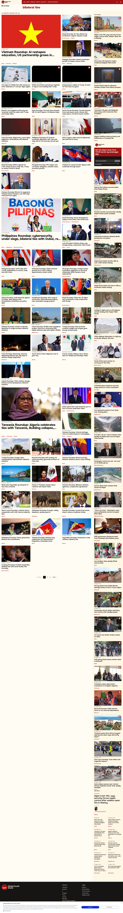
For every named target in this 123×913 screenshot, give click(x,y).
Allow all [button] (90, 907)
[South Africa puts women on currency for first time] (107, 354)
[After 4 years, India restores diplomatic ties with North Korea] (76, 131)
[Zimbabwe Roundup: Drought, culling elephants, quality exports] (46, 504)
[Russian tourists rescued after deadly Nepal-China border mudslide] (107, 205)
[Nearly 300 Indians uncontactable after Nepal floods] (107, 180)
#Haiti (95, 663)
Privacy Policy (85, 893)
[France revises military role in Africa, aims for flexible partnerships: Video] (76, 347)
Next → (54, 577)
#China (33, 89)
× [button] (121, 902)
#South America (66, 221)
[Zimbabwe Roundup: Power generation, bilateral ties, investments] (16, 531)
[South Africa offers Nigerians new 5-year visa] (46, 347)
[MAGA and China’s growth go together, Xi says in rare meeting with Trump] (46, 78)
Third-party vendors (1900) (48, 906)
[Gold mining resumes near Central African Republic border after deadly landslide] (107, 778)
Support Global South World (68, 900)
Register (117, 161)
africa (28, 2)
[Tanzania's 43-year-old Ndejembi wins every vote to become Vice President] (107, 104)
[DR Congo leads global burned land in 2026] (115, 868)
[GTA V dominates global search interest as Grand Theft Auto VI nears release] (100, 868)
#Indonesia (96, 240)
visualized (43, 2)
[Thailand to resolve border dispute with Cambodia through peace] (76, 158)
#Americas (4, 143)
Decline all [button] (109, 907)
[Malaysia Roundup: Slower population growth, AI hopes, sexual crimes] (76, 52)
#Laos (68, 247)
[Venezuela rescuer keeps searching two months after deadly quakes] (107, 603)
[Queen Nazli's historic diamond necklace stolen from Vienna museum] (107, 78)
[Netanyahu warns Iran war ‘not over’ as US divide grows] (107, 454)
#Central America (66, 276)
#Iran (95, 565)
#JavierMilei (97, 540)
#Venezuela (97, 614)
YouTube (64, 896)
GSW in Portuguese (53, 2)
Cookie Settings (34, 909)
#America (34, 489)
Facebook (64, 889)
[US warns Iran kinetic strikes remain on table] (107, 628)
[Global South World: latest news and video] (11, 2)
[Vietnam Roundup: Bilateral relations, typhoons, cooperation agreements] (76, 478)
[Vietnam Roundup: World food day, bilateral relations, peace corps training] (76, 451)
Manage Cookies (86, 895)
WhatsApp (64, 898)
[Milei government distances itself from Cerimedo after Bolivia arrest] (107, 529)
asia (24, 2)
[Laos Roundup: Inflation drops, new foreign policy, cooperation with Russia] (76, 236)
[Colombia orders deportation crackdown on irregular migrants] (107, 677)
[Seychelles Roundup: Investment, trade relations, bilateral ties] (76, 531)
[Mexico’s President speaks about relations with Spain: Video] (46, 478)
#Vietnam (8, 63)
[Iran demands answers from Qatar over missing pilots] (107, 403)
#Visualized (97, 873)
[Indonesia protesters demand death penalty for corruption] (107, 229)
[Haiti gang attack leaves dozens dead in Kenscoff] (107, 652)
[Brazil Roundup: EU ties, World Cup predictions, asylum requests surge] (76, 27)
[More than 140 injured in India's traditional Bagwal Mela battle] (107, 54)
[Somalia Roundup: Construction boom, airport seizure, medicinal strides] (76, 504)
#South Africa (97, 365)
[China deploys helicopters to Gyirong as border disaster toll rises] (107, 329)
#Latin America (65, 38)
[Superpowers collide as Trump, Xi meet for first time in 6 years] (76, 78)
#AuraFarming (97, 763)
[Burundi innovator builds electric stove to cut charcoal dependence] (107, 701)
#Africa (3, 89)
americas (32, 2)
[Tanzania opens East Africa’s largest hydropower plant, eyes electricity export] (107, 727)
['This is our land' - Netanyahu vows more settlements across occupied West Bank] (107, 504)
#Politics (15, 63)
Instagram (64, 893)
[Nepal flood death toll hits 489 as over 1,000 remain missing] (107, 254)
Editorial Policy (85, 889)
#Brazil (73, 38)
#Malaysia (69, 63)
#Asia (3, 63)
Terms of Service (86, 891)
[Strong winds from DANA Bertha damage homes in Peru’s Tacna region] (107, 578)
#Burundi (96, 712)
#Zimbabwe (34, 516)
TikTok (63, 895)
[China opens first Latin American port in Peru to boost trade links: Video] (76, 399)
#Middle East (35, 332)
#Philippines (9, 247)
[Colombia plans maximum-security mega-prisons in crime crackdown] (107, 378)
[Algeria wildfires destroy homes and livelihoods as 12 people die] (107, 129)
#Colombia (96, 389)
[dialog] (61, 907)
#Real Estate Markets (19, 247)
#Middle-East (97, 414)
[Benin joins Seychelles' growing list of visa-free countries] (16, 478)
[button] (41, 911)
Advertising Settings (10, 909)
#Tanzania (9, 436)
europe (38, 2)
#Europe (64, 332)
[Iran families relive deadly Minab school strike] (107, 554)
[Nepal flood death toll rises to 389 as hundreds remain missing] (107, 278)
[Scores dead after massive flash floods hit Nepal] (107, 478)
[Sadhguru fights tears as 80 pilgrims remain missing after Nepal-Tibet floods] (107, 304)
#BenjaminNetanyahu (99, 465)
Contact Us (64, 887)
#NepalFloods (97, 265)
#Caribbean (4, 359)
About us (84, 887)
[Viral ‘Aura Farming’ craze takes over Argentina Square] (107, 752)
